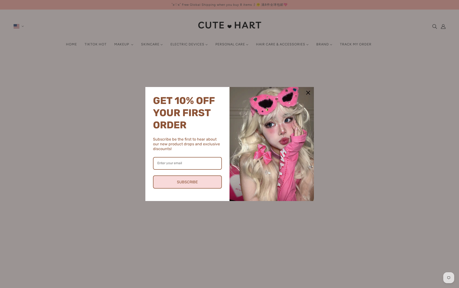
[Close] (308, 92)
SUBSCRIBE (187, 182)
